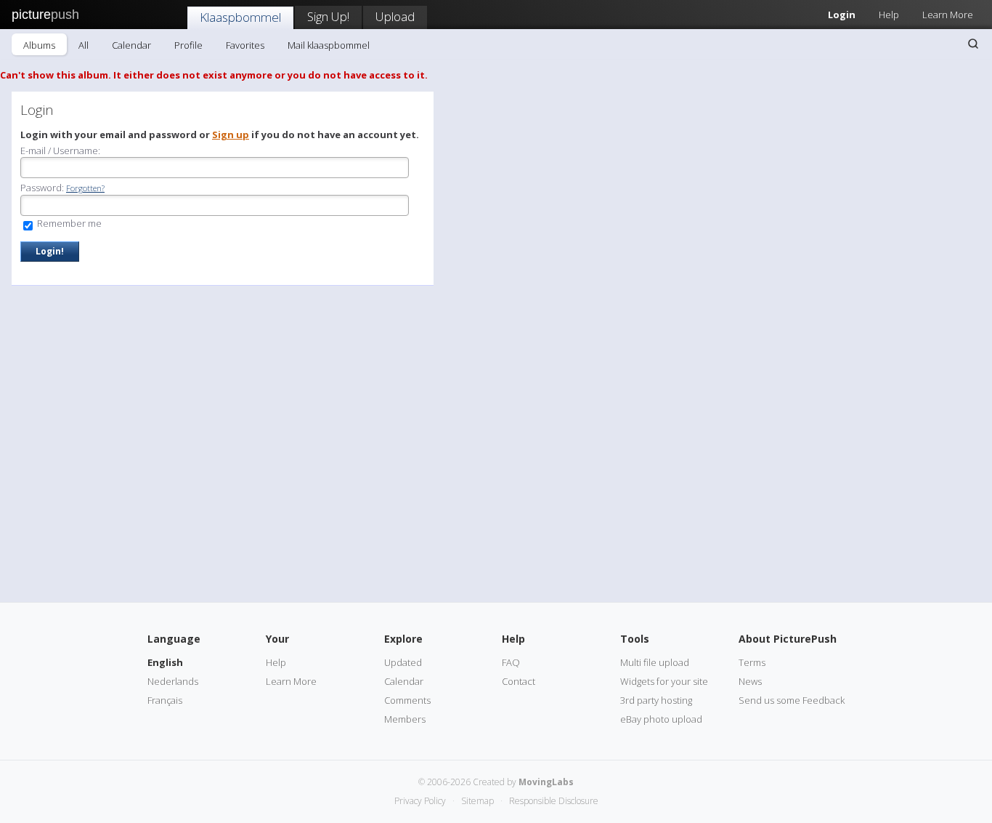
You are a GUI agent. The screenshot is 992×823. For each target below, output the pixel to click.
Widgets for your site (664, 681)
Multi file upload (654, 662)
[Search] (973, 43)
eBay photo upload (661, 719)
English (165, 662)
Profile (188, 45)
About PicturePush (788, 639)
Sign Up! (328, 16)
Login (841, 14)
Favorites (245, 45)
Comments (407, 700)
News (750, 681)
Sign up (230, 134)
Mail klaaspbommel (329, 45)
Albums (39, 45)
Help (889, 14)
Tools (634, 639)
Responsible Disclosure (553, 801)
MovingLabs (546, 782)
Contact (518, 681)
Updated (403, 662)
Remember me (68, 223)
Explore (403, 639)
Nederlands (172, 681)
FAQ (511, 662)
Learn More (947, 14)
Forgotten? (85, 187)
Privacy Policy (420, 801)
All (83, 45)
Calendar (131, 45)
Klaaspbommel (240, 17)
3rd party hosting (656, 700)
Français (164, 700)
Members (405, 719)
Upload (395, 16)
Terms (752, 662)
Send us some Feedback (792, 700)
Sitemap (477, 801)
